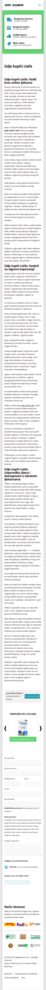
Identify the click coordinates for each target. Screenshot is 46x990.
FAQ (23, 978)
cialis (29, 550)
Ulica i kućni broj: (10, 768)
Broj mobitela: (9, 799)
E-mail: (6, 789)
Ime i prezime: (9, 758)
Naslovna (8, 974)
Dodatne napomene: (11, 841)
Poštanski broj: (9, 779)
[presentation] (5, 728)
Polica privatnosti (11, 978)
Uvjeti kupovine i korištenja (26, 974)
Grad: (26, 779)
